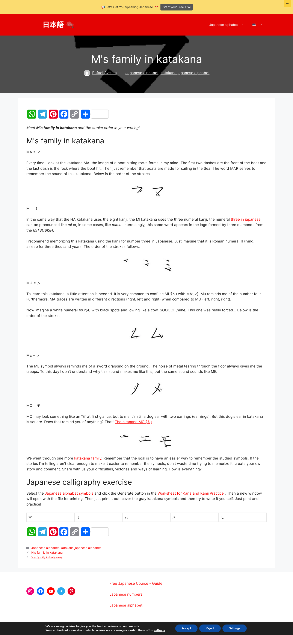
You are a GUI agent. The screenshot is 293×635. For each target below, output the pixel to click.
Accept (186, 628)
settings (159, 630)
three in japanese (246, 219)
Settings (234, 628)
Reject (210, 628)
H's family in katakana (47, 552)
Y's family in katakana (46, 557)
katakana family (87, 458)
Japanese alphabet (223, 25)
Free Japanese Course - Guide (135, 583)
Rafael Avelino (104, 73)
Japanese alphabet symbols (69, 493)
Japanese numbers (125, 594)
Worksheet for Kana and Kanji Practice (191, 493)
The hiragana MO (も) (133, 422)
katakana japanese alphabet (185, 73)
